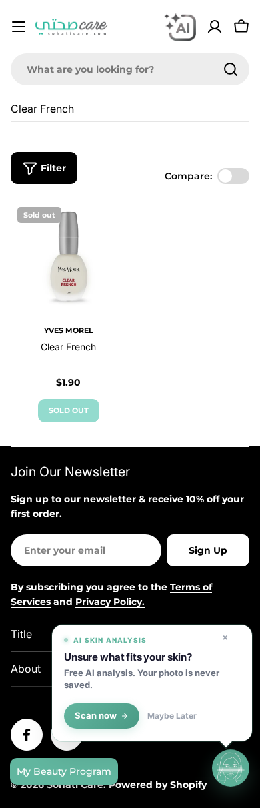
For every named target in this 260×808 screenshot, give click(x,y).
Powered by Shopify (158, 785)
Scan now (96, 716)
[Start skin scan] (230, 768)
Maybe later (172, 716)
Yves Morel (68, 330)
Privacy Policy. (110, 602)
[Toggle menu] (19, 27)
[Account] (215, 27)
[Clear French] (68, 258)
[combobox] (130, 69)
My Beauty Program (64, 771)
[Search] (231, 69)
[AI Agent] (180, 27)
